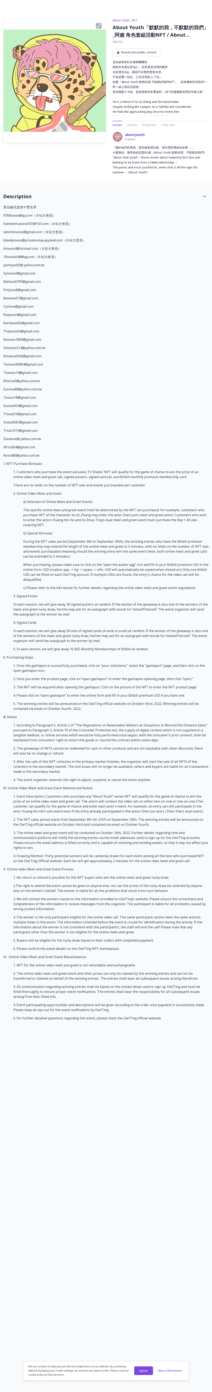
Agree (143, 1371)
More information (170, 1371)
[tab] (106, 196)
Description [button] (17, 196)
